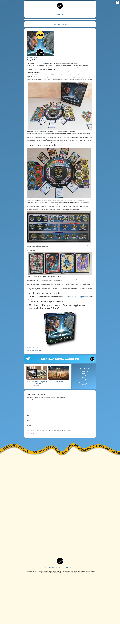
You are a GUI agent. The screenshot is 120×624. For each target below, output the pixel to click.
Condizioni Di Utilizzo (53, 572)
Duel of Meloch (58, 382)
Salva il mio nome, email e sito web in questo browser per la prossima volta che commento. (49, 430)
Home (54, 11)
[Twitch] (63, 567)
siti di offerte (42, 63)
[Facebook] (49, 567)
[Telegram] (46, 567)
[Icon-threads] (73, 567)
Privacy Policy (44, 572)
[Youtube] (66, 567)
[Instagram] (53, 567)
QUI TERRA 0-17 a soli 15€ (32, 347)
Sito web (29, 425)
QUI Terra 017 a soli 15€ (32, 57)
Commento (30, 399)
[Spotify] (70, 567)
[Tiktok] (60, 567)
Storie (84, 385)
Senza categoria (84, 383)
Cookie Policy (62, 572)
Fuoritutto (70, 296)
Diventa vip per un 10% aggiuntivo (34, 350)
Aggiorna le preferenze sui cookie (72, 572)
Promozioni (84, 381)
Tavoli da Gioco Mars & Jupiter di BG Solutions (37, 383)
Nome (28, 415)
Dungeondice (83, 296)
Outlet (59, 11)
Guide (84, 373)
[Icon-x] (56, 567)
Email (28, 420)
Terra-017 (41, 133)
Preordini (84, 379)
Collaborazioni (84, 371)
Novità (84, 375)
